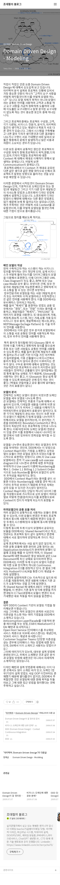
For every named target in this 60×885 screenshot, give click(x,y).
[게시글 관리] (18, 702)
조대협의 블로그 (12, 4)
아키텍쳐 (9, 713)
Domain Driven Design (27, 713)
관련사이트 (8, 870)
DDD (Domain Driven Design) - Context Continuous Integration (22, 730)
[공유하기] (14, 702)
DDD (7, 738)
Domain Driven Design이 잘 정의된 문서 (22, 718)
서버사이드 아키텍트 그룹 (15, 875)
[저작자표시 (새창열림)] (37, 702)
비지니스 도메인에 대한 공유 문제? (19, 725)
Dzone (7, 881)
